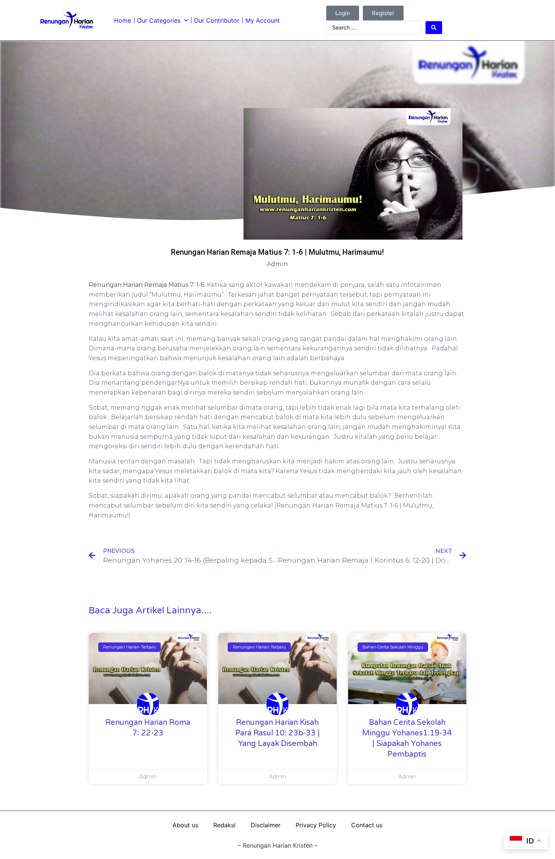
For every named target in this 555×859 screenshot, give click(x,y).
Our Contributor (216, 20)
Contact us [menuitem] (366, 825)
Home (122, 20)
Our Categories (158, 20)
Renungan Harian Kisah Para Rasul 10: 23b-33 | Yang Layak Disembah (277, 733)
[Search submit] (434, 27)
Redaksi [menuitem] (224, 825)
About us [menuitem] (185, 825)
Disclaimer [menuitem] (266, 825)
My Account (262, 20)
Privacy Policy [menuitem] (316, 825)
